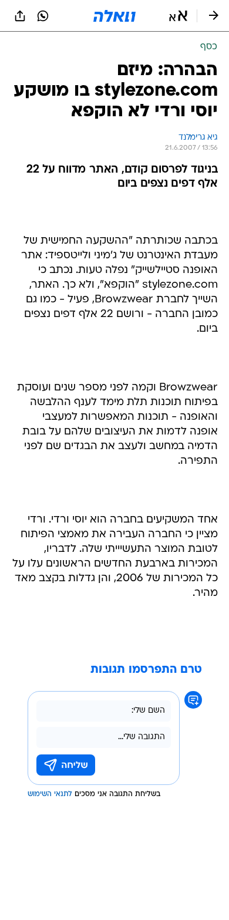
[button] (178, 16)
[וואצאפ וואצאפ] (43, 16)
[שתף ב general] (20, 15)
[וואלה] (114, 16)
